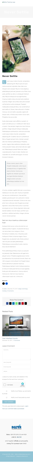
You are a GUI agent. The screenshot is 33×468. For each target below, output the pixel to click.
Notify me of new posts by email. (20, 397)
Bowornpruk (25, 456)
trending (4, 291)
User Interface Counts (10, 338)
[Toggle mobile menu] (30, 4)
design (20, 288)
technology (25, 288)
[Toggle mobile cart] (27, 4)
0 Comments (10, 291)
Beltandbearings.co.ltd (24, 454)
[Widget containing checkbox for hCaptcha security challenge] (13, 385)
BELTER (19, 437)
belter (5, 288)
